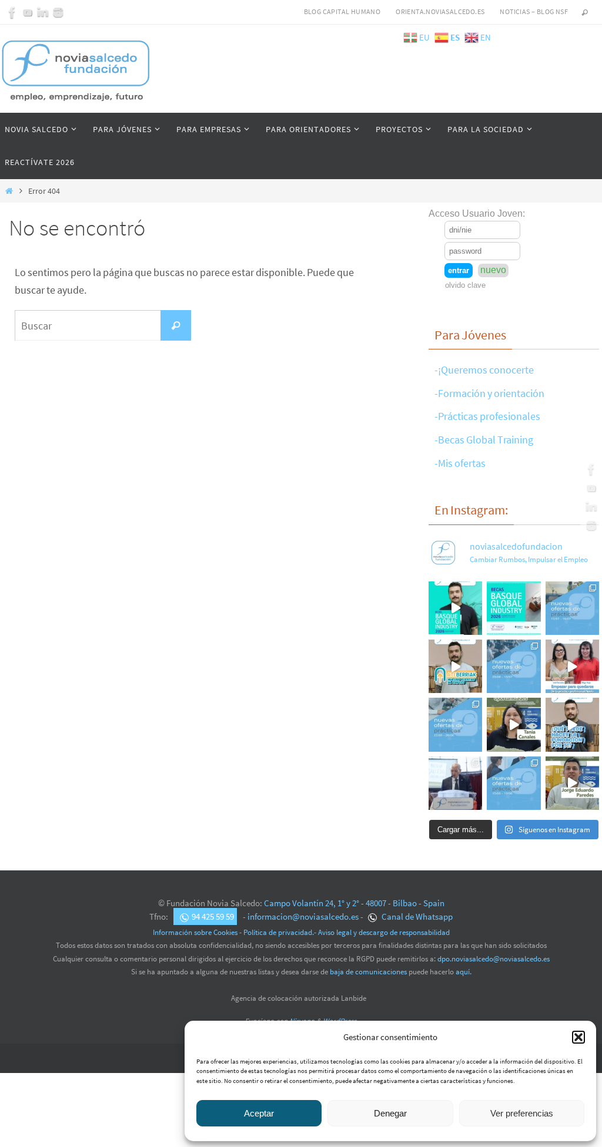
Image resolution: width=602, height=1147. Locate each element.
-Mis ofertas (460, 463)
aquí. (463, 972)
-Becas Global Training (483, 439)
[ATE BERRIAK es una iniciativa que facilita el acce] (455, 666)
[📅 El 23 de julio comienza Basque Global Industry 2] (513, 608)
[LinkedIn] (43, 12)
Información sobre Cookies (195, 932)
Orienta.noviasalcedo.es (440, 11)
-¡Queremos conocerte (484, 369)
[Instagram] (58, 12)
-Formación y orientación (489, 393)
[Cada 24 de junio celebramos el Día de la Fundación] (455, 783)
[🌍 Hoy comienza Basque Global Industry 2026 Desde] (455, 608)
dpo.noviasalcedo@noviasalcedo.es (493, 959)
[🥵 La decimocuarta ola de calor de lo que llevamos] (513, 666)
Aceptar (259, 1113)
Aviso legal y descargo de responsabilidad (384, 932)
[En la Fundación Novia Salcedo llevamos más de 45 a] (572, 724)
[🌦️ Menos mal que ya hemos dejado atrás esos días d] (455, 724)
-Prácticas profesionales (487, 416)
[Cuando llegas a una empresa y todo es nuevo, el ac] (572, 666)
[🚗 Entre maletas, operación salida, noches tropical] (572, 608)
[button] (578, 1037)
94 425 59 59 (213, 916)
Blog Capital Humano (342, 11)
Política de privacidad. (278, 932)
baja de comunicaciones (368, 972)
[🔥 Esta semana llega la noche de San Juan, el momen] (513, 783)
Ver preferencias (521, 1113)
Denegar (390, 1113)
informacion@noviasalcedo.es (303, 916)
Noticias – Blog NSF (534, 11)
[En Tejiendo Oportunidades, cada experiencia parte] (513, 724)
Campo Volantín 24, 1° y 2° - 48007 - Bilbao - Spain (354, 903)
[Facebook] (12, 12)
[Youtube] (27, 12)
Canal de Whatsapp (416, 916)
